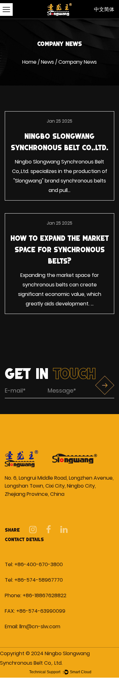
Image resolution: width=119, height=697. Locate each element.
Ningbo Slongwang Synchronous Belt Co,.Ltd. (59, 142)
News (47, 62)
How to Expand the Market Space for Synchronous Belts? (59, 249)
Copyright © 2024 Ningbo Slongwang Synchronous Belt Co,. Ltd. (45, 658)
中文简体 (104, 9)
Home (29, 62)
